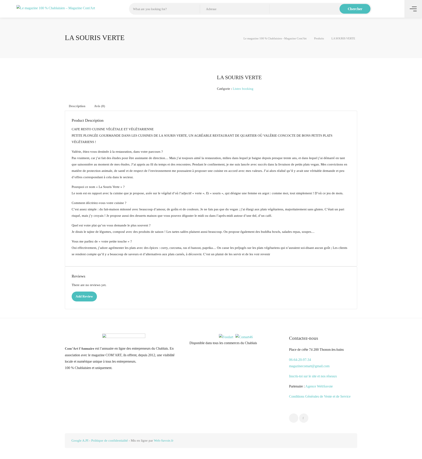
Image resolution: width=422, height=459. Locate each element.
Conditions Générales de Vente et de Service (320, 396)
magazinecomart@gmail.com (309, 366)
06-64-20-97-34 (300, 360)
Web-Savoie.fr (163, 440)
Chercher (354, 9)
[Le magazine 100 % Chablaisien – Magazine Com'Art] (55, 7)
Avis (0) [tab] (99, 106)
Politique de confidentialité (109, 440)
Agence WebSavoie (319, 386)
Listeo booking (243, 88)
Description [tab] (77, 106)
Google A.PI (79, 440)
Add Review (84, 296)
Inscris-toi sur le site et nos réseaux (313, 376)
